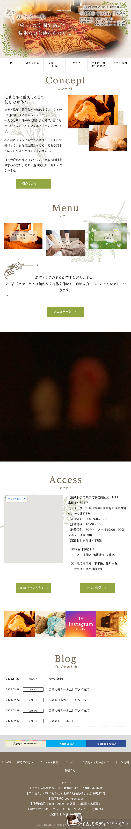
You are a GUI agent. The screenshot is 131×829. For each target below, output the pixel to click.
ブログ (76, 63)
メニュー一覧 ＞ (65, 311)
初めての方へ (32, 64)
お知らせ (70, 770)
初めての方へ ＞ (33, 183)
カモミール (65, 783)
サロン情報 (120, 63)
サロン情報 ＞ (97, 587)
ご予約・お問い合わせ (98, 64)
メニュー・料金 (54, 64)
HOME (10, 63)
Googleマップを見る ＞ (34, 587)
